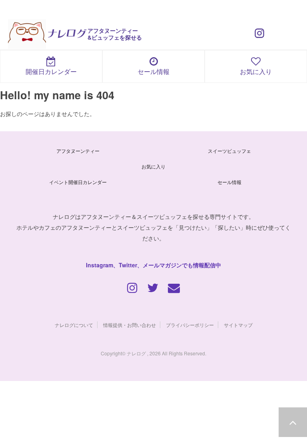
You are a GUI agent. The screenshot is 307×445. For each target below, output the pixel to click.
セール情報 (153, 71)
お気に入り (256, 71)
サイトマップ (238, 324)
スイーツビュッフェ (229, 150)
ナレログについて (74, 324)
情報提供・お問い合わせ (129, 324)
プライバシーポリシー (190, 324)
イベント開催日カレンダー (78, 181)
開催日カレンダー (51, 71)
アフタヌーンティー (78, 150)
